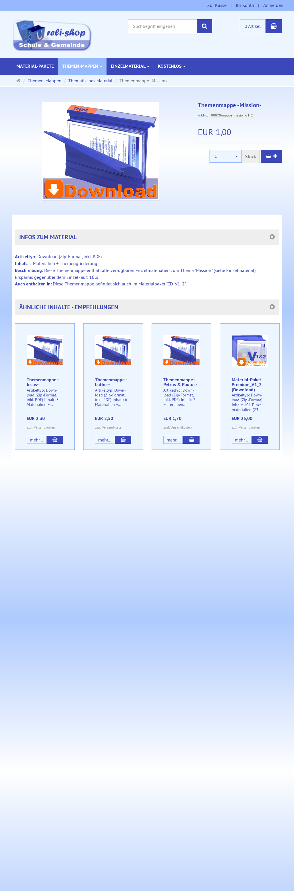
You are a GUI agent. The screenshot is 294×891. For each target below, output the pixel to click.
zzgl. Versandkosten (41, 427)
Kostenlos (170, 66)
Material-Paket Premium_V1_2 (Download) (247, 385)
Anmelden (273, 5)
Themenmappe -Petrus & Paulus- (180, 382)
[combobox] (226, 156)
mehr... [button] (36, 440)
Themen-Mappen (80, 66)
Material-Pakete (35, 66)
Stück (250, 156)
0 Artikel (253, 26)
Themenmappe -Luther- (111, 382)
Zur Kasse (217, 5)
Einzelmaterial (128, 66)
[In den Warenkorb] (271, 156)
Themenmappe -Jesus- (43, 382)
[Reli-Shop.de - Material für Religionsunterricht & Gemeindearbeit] (52, 35)
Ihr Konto (245, 5)
